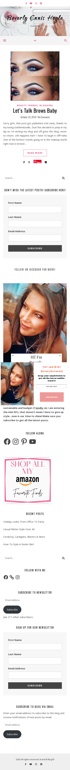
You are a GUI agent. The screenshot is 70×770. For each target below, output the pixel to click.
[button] (52, 369)
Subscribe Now (51, 397)
